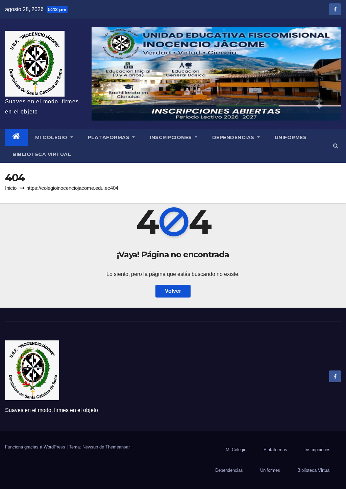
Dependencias (234, 137)
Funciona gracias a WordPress (36, 446)
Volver (173, 291)
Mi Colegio (52, 137)
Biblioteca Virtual (42, 154)
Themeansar (117, 446)
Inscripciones (171, 137)
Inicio (11, 188)
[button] (335, 146)
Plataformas (109, 137)
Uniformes (291, 137)
